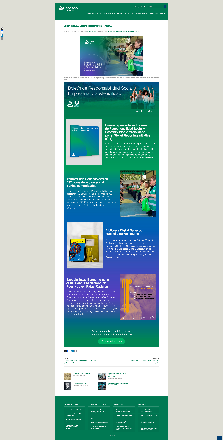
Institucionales (92, 14)
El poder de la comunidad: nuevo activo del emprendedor (74, 420)
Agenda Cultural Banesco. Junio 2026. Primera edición (149, 416)
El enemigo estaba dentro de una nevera (124, 416)
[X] (135, 6)
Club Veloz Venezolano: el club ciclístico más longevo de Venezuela (98, 411)
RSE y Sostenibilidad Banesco (131, 31)
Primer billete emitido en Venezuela (81, 373)
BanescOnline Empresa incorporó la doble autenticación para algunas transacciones (117, 375)
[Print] (2, 38)
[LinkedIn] (144, 6)
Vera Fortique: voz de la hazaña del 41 (99, 417)
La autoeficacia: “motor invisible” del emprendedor (74, 414)
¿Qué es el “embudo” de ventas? (74, 409)
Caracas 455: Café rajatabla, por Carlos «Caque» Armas (149, 429)
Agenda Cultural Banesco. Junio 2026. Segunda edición (149, 410)
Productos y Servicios (107, 14)
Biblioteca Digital (123, 14)
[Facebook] (138, 6)
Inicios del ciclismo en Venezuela (99, 422)
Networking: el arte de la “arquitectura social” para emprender (72, 427)
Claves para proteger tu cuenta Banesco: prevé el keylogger (123, 410)
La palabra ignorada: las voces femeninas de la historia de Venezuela (148, 423)
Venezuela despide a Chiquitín (80, 383)
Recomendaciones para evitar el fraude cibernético (124, 422)
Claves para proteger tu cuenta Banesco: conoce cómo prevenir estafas (124, 428)
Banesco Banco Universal (115, 31)
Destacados (90, 31)
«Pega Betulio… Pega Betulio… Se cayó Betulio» (99, 427)
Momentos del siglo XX (157, 14)
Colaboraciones (141, 14)
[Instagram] (141, 6)
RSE (132, 14)
